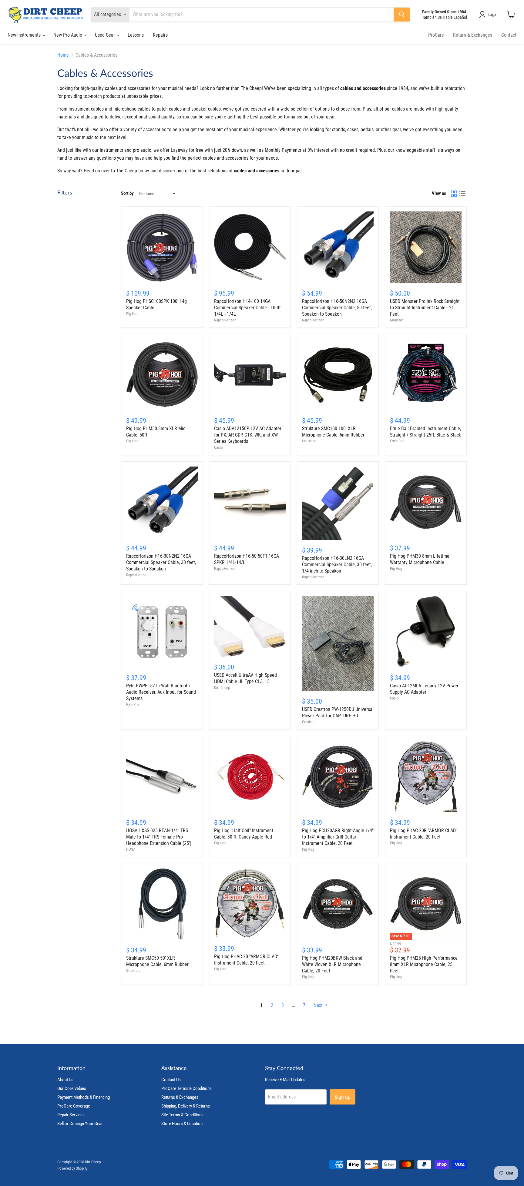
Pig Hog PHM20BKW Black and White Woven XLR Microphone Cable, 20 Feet (332, 964)
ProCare (436, 35)
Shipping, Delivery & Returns (185, 1106)
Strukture (309, 441)
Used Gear (105, 35)
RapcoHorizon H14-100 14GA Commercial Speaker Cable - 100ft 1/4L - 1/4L (247, 307)
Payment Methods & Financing (83, 1097)
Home (63, 55)
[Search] (402, 15)
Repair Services (71, 1115)
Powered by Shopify (72, 1168)
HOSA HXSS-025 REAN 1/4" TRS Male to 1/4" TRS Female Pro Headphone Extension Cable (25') (158, 837)
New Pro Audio (68, 35)
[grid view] (454, 193)
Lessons (136, 35)
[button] (489, 14)
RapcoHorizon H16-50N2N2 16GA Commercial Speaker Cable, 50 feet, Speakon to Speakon (337, 307)
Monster (396, 320)
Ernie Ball (397, 441)
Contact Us (171, 1079)
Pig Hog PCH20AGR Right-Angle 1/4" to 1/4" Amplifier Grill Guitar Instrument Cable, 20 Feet (338, 837)
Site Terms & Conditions (182, 1115)
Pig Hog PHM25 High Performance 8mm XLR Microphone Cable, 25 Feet (424, 964)
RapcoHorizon (225, 320)
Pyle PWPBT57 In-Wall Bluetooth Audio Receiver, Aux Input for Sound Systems (161, 692)
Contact (508, 35)
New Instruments (25, 35)
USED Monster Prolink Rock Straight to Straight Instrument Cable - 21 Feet (425, 307)
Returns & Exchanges (179, 1097)
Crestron (308, 721)
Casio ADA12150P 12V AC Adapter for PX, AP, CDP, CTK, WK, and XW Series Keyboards (247, 435)
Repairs (160, 35)
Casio (218, 447)
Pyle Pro (132, 704)
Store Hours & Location (182, 1123)
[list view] (462, 193)
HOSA (131, 849)
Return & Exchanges (472, 35)
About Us (65, 1079)
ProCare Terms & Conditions (186, 1088)
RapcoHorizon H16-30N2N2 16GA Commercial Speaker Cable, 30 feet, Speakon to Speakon (161, 562)
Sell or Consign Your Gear (80, 1123)
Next (319, 1005)
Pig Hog (132, 313)
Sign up (342, 1097)
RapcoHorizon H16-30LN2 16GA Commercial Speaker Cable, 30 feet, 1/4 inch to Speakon (337, 564)
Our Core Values (71, 1088)
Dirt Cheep (222, 687)
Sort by (127, 193)
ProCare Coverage (73, 1106)
